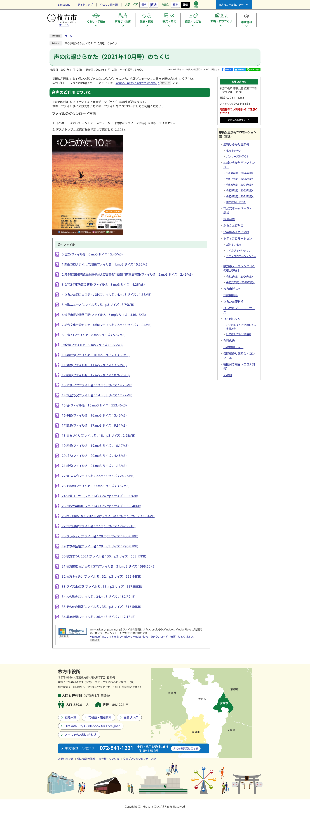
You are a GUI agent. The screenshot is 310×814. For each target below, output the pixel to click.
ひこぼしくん (232, 318)
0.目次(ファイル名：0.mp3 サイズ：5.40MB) (92, 254)
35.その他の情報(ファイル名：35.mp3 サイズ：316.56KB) (101, 606)
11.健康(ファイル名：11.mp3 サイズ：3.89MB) (94, 365)
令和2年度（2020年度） (240, 276)
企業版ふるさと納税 (236, 232)
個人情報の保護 (86, 759)
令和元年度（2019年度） (240, 282)
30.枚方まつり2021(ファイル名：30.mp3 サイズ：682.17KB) (103, 556)
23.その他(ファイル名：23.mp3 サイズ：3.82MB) (95, 485)
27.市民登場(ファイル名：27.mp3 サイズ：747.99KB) (98, 526)
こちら (185, 748)
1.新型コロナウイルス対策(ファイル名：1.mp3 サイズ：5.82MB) (105, 264)
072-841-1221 (74, 682)
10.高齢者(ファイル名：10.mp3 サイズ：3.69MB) (95, 355)
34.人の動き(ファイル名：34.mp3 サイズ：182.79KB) (98, 596)
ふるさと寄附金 (233, 225)
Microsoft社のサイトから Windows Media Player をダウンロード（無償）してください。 (143, 638)
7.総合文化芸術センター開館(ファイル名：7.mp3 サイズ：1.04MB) (106, 324)
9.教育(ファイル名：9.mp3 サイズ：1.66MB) (92, 345)
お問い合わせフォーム (239, 120)
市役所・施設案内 (99, 717)
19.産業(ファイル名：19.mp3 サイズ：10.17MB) (95, 445)
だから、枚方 (233, 244)
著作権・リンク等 (109, 759)
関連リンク (131, 717)
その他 (227, 375)
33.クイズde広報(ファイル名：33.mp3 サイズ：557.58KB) (101, 586)
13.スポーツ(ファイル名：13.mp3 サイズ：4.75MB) (96, 385)
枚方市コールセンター (231, 4)
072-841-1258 (235, 98)
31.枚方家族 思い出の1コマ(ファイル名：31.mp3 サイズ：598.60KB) (108, 566)
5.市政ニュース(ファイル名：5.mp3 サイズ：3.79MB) (97, 304)
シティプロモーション (237, 238)
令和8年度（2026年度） (240, 173)
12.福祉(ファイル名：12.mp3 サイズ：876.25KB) (95, 375)
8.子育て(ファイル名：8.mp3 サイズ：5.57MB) (93, 334)
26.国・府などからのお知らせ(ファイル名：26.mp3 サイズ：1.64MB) (108, 516)
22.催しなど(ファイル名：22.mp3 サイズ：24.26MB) (97, 475)
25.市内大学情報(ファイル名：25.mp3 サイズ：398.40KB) (101, 506)
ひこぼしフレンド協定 (238, 334)
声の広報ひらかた (236, 202)
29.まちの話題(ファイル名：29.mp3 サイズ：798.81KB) (99, 546)
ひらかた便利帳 (233, 301)
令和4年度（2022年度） (240, 196)
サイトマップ (85, 4)
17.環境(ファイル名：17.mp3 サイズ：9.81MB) (94, 425)
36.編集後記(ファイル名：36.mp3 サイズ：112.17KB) (98, 616)
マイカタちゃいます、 (238, 250)
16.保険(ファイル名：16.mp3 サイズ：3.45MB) (94, 415)
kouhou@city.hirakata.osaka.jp (143, 83)
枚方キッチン (233, 150)
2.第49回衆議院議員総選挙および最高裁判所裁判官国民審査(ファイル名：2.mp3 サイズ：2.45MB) (127, 274)
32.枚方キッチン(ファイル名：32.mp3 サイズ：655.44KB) (101, 576)
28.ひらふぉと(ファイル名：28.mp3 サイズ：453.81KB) (99, 536)
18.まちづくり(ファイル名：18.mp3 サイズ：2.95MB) (98, 435)
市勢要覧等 (230, 295)
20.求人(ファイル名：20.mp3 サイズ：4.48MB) (94, 455)
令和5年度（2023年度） (240, 190)
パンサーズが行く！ (237, 156)
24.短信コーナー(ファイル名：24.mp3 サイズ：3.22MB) (99, 496)
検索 (196, 7)
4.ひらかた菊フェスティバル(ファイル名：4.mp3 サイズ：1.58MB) (106, 294)
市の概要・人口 (233, 347)
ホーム (68, 36)
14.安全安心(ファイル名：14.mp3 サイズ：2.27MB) (96, 395)
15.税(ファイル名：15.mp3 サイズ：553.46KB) (94, 405)
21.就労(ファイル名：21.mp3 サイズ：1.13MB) (94, 465)
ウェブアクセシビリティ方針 (139, 759)
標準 (143, 4)
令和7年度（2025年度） (240, 179)
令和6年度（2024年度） (240, 185)
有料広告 (229, 340)
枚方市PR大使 (232, 288)
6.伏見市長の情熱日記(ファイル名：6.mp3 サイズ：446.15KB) (103, 314)
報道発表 (229, 219)
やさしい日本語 (109, 4)
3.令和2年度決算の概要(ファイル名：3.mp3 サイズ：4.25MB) (103, 284)
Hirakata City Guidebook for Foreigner (92, 726)
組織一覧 (70, 717)
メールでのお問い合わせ (80, 734)
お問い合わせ (65, 759)
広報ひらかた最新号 (236, 144)
